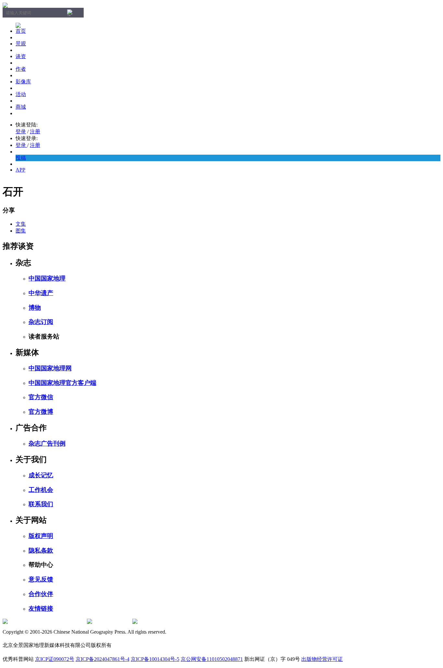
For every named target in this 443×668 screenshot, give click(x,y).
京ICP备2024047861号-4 (102, 659)
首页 (21, 31)
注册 (35, 131)
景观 (21, 43)
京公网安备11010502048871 (212, 659)
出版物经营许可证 (322, 659)
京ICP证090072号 (54, 659)
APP (20, 170)
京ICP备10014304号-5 (155, 659)
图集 (21, 230)
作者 (21, 69)
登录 (21, 131)
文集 (21, 224)
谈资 (21, 56)
